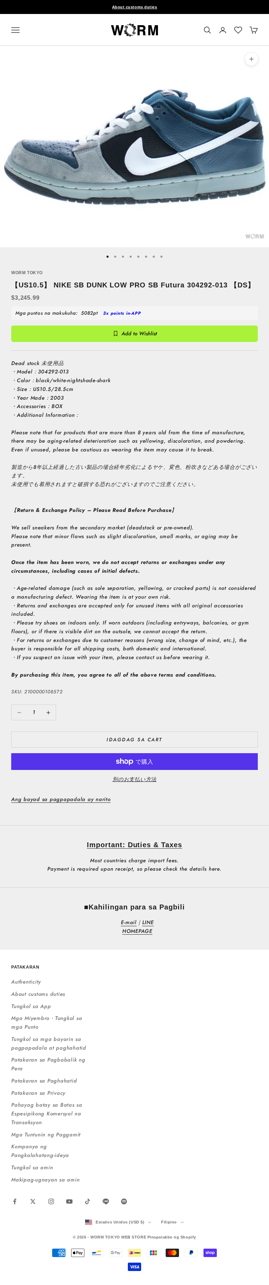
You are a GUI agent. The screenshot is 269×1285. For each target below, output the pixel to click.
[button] (238, 30)
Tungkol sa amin (32, 1167)
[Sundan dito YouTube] (69, 1201)
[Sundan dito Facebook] (14, 1201)
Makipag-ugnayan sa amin (45, 1180)
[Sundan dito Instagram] (51, 1201)
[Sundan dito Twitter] (32, 1201)
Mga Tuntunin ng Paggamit (46, 1134)
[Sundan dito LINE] (105, 1201)
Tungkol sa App (31, 1006)
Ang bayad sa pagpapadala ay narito (61, 799)
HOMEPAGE (137, 931)
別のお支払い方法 (134, 779)
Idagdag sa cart (134, 739)
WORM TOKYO (27, 272)
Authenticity (26, 982)
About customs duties (134, 7)
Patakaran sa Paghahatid (44, 1081)
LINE (148, 922)
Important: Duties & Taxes (134, 845)
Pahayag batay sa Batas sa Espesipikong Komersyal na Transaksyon (46, 1113)
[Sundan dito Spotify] (123, 1201)
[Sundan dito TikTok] (87, 1201)
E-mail (129, 922)
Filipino (169, 1222)
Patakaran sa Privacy (38, 1093)
